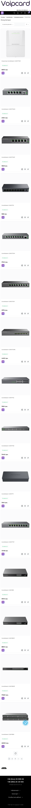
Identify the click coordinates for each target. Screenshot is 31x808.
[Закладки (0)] (25, 13)
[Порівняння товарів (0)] (21, 13)
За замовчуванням (7, 24)
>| (21, 758)
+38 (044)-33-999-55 (22, 10)
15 (26, 24)
